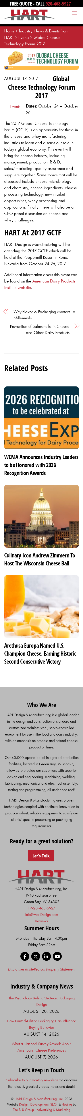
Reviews (41, 920)
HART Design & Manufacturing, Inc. (39, 1098)
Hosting (67, 1104)
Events (15, 106)
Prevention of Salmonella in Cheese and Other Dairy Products (40, 329)
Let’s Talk (41, 856)
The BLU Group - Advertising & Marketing (41, 1109)
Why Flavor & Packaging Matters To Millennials (44, 315)
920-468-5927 (58, 3)
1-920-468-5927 (41, 908)
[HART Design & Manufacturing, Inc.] (29, 18)
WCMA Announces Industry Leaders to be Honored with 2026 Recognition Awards (41, 465)
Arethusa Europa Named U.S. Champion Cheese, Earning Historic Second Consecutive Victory (40, 653)
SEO (53, 1104)
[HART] (41, 882)
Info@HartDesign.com (41, 914)
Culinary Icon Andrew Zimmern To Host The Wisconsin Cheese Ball (39, 559)
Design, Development (33, 1104)
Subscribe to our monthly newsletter (33, 1079)
